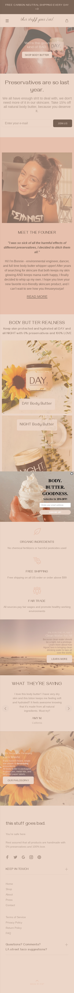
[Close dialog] (72, 473)
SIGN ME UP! (55, 512)
